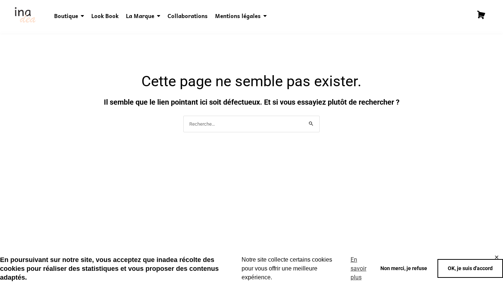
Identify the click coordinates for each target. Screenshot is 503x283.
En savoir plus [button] (358, 268)
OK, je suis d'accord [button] (470, 268)
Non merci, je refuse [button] (403, 268)
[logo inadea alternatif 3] (25, 15)
